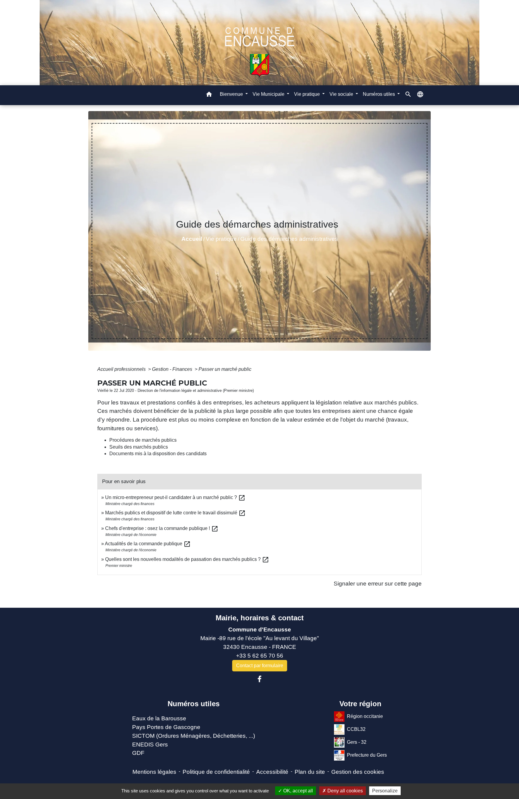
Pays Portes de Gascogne (166, 727)
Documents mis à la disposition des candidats (158, 453)
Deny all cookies (344, 790)
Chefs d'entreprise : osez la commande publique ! (161, 528)
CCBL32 (356, 729)
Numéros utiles (194, 704)
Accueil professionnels (122, 369)
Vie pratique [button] (307, 94)
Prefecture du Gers (367, 755)
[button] (209, 95)
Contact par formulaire (259, 665)
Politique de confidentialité (216, 772)
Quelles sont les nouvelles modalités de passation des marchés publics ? (187, 559)
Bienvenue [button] (232, 94)
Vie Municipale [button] (269, 94)
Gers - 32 (356, 742)
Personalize (385, 790)
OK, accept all (297, 790)
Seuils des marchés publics (138, 446)
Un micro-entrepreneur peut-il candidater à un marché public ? (175, 497)
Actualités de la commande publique (148, 543)
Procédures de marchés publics (143, 440)
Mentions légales (154, 772)
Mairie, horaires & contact (260, 618)
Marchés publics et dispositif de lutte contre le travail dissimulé (175, 512)
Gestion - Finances (172, 369)
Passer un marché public (225, 369)
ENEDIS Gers (150, 744)
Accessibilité (272, 772)
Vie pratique (221, 239)
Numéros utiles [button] (379, 94)
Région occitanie (365, 716)
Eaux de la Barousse (159, 718)
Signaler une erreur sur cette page (378, 583)
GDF (138, 753)
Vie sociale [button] (341, 94)
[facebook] (259, 679)
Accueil (191, 239)
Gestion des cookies (357, 772)
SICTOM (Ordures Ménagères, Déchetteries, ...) (193, 736)
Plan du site (310, 772)
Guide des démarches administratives (289, 239)
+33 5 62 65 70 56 (259, 655)
